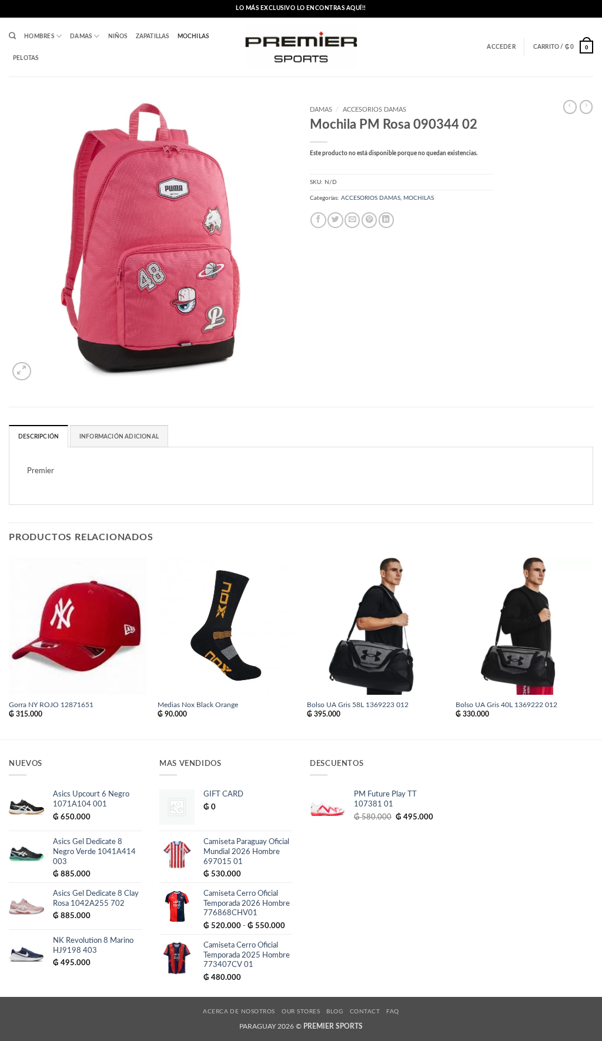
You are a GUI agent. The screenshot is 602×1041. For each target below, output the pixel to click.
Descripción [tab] (38, 437)
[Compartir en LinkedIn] (386, 220)
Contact (365, 1012)
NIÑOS (118, 36)
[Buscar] (12, 36)
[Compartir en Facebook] (318, 220)
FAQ (392, 1012)
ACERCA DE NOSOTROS (239, 1012)
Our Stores (301, 1012)
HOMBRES (38, 36)
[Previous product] (586, 107)
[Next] (592, 647)
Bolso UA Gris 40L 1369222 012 (506, 705)
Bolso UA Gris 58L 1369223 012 (358, 705)
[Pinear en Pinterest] (369, 220)
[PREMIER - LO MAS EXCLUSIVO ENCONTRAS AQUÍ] (301, 47)
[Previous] (9, 647)
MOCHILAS (193, 36)
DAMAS (81, 36)
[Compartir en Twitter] (335, 220)
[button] (501, 47)
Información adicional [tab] (119, 437)
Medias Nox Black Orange (198, 705)
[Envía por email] (352, 220)
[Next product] (569, 107)
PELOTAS (25, 58)
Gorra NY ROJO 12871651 (51, 705)
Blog (334, 1012)
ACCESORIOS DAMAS (374, 109)
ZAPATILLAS (152, 36)
